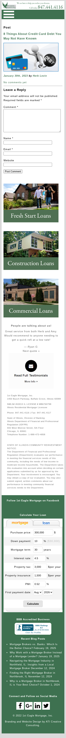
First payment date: (18, 592)
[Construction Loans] (32, 271)
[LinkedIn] (37, 706)
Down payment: (21, 541)
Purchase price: (20, 532)
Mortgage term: (21, 549)
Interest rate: (22, 558)
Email (8, 149)
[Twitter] (46, 706)
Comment (10, 107)
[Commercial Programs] (32, 318)
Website (8, 160)
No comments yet (15, 82)
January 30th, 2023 (15, 75)
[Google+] (29, 706)
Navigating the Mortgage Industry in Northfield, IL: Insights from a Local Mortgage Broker (32, 664)
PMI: (28, 584)
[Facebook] (20, 706)
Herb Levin (40, 75)
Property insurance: (18, 575)
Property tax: (22, 566)
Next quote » (31, 350)
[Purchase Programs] (32, 223)
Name (8, 138)
